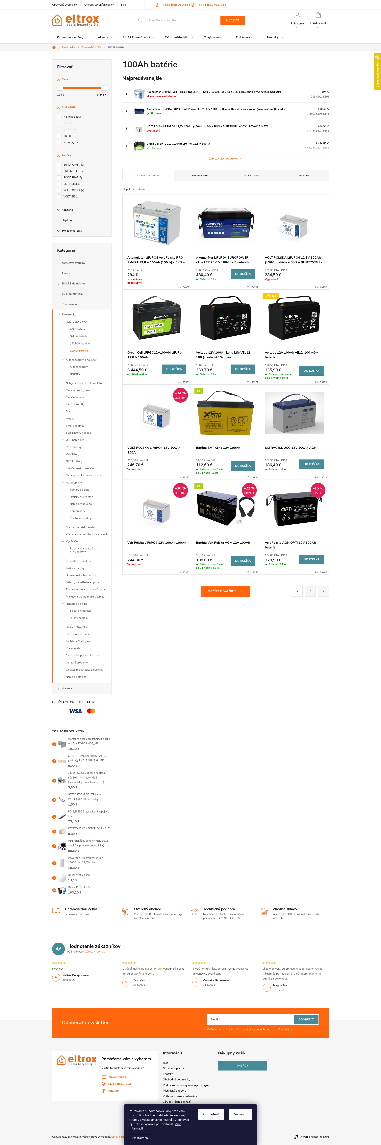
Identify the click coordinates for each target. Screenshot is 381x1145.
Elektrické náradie (80, 611)
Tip (67, 136)
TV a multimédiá (72, 294)
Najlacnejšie (199, 175)
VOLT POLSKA (73, 190)
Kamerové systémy (73, 263)
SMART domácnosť (74, 283)
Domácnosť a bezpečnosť (81, 575)
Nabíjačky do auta (81, 504)
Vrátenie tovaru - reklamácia (180, 1096)
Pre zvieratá (73, 648)
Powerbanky (73, 447)
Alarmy (66, 273)
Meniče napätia (75, 397)
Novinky (67, 688)
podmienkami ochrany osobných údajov (267, 1029)
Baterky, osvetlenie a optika (82, 582)
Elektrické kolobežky (78, 634)
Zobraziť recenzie (95, 952)
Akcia (68, 123)
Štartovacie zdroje (81, 518)
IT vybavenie (69, 304)
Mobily (70, 419)
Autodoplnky (74, 482)
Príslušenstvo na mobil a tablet (85, 597)
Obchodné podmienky (65, 5)
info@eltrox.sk (117, 1077)
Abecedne (303, 175)
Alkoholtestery (79, 367)
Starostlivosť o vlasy (78, 561)
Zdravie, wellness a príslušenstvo (86, 589)
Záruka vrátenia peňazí (176, 1102)
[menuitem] (72, 37)
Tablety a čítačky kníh (79, 641)
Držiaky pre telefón (81, 497)
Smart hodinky (75, 426)
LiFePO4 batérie (80, 343)
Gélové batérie (78, 336)
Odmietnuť (211, 1114)
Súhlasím (240, 1114)
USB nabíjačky (75, 440)
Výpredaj (70, 142)
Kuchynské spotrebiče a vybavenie (87, 534)
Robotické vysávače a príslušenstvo (83, 550)
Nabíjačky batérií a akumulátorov (86, 383)
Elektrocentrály (75, 404)
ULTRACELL (72, 184)
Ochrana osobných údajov (99, 5)
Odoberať (306, 1019)
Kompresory (77, 511)
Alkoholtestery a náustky (81, 360)
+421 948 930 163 (119, 1084)
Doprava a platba (173, 1068)
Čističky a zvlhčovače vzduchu (84, 475)
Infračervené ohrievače (80, 468)
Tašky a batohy (75, 568)
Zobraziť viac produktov (224, 159)
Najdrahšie (251, 175)
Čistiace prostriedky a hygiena (84, 670)
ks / (242, 1066)
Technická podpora (174, 1091)
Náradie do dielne (76, 604)
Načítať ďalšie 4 (222, 591)
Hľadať (232, 20)
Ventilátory (72, 454)
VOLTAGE (71, 196)
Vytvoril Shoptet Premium (314, 1137)
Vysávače (72, 541)
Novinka (70, 129)
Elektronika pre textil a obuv (83, 655)
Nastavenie (140, 1138)
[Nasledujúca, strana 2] (310, 591)
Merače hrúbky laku (78, 390)
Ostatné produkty (77, 662)
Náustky (75, 374)
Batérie (70, 411)
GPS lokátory (74, 461)
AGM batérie (77, 329)
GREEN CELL (73, 171)
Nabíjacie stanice (76, 677)
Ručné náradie (79, 618)
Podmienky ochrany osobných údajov (186, 1085)
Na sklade (72, 117)
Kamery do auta (79, 490)
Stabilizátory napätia (78, 433)
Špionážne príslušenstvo (81, 527)
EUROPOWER (73, 165)
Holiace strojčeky (76, 627)
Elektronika (69, 314)
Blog (123, 5)
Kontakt (168, 1074)
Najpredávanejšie (148, 175)
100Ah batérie (79, 351)
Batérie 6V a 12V (76, 322)
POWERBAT (72, 177)
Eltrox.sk (113, 1091)
